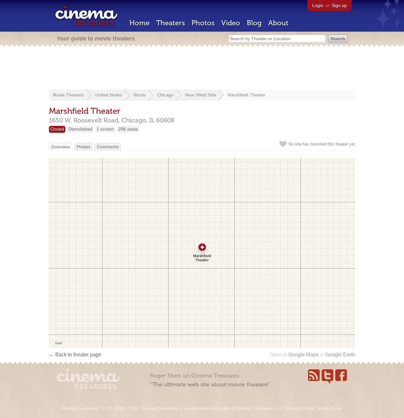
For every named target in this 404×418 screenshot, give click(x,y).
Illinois (140, 94)
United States (108, 94)
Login (317, 5)
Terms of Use (329, 408)
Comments (108, 146)
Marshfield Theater (246, 94)
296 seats (128, 129)
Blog (254, 23)
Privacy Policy (299, 408)
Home (139, 23)
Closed (57, 129)
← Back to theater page (75, 354)
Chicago (165, 94)
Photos (203, 23)
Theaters (170, 23)
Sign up (339, 5)
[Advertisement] (202, 68)
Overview (60, 146)
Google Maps (303, 354)
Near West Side (200, 94)
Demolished (80, 129)
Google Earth (340, 354)
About (278, 23)
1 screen (105, 129)
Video (230, 23)
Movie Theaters (68, 94)
